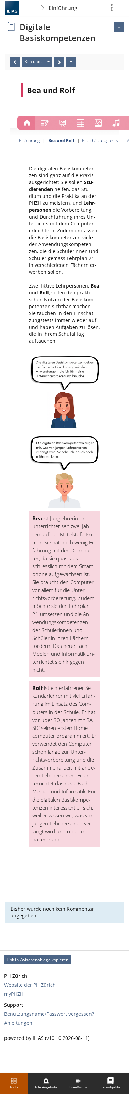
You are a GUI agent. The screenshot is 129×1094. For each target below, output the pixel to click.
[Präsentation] (63, 122)
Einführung (63, 8)
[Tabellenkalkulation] (80, 122)
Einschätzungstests (100, 140)
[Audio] (116, 122)
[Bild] (98, 122)
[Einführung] (26, 122)
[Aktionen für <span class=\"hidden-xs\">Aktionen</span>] (119, 27)
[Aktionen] (71, 62)
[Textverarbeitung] (44, 122)
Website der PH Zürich (30, 985)
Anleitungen (18, 1023)
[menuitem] (46, 1083)
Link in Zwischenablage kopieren (37, 960)
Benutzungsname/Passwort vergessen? (49, 1014)
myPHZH (13, 994)
